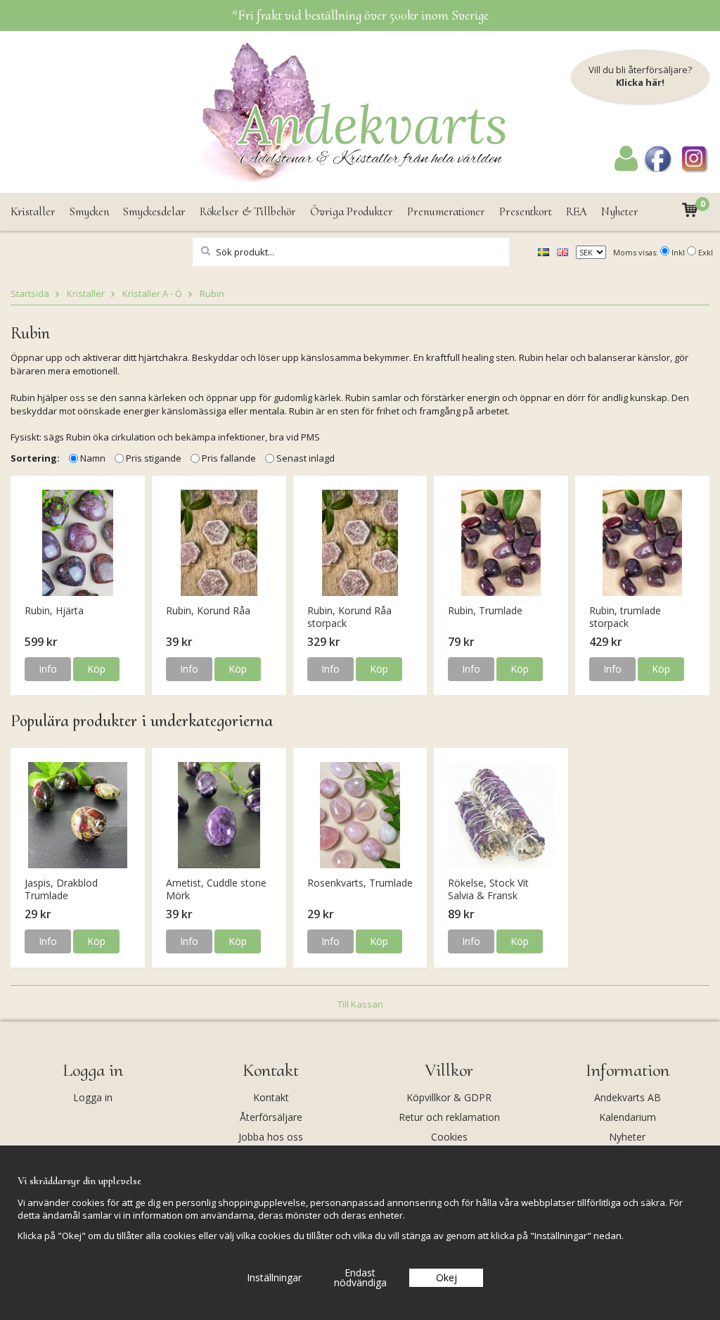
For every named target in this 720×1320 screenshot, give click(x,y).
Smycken (89, 211)
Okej (446, 1277)
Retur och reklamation (449, 1117)
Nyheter (619, 211)
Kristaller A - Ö (152, 293)
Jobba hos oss (270, 1136)
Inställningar (274, 1277)
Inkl (678, 252)
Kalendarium (627, 1117)
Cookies (449, 1136)
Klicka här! (640, 82)
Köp (96, 668)
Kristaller (33, 211)
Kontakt (271, 1097)
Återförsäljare (271, 1117)
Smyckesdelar (154, 211)
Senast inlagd (305, 458)
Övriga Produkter (351, 211)
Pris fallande (229, 458)
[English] (562, 251)
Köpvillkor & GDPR (448, 1097)
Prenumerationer (446, 211)
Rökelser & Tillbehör (248, 211)
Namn (92, 458)
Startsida (30, 293)
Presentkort (525, 211)
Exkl (705, 252)
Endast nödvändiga (360, 1277)
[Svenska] (543, 251)
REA (576, 211)
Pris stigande (153, 458)
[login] (626, 167)
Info (48, 668)
